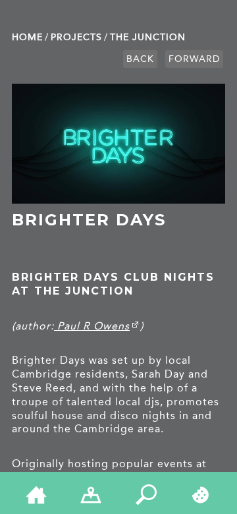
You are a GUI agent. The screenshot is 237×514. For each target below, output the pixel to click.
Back (140, 59)
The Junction (148, 37)
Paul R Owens (92, 326)
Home (27, 37)
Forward (194, 59)
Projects (76, 37)
